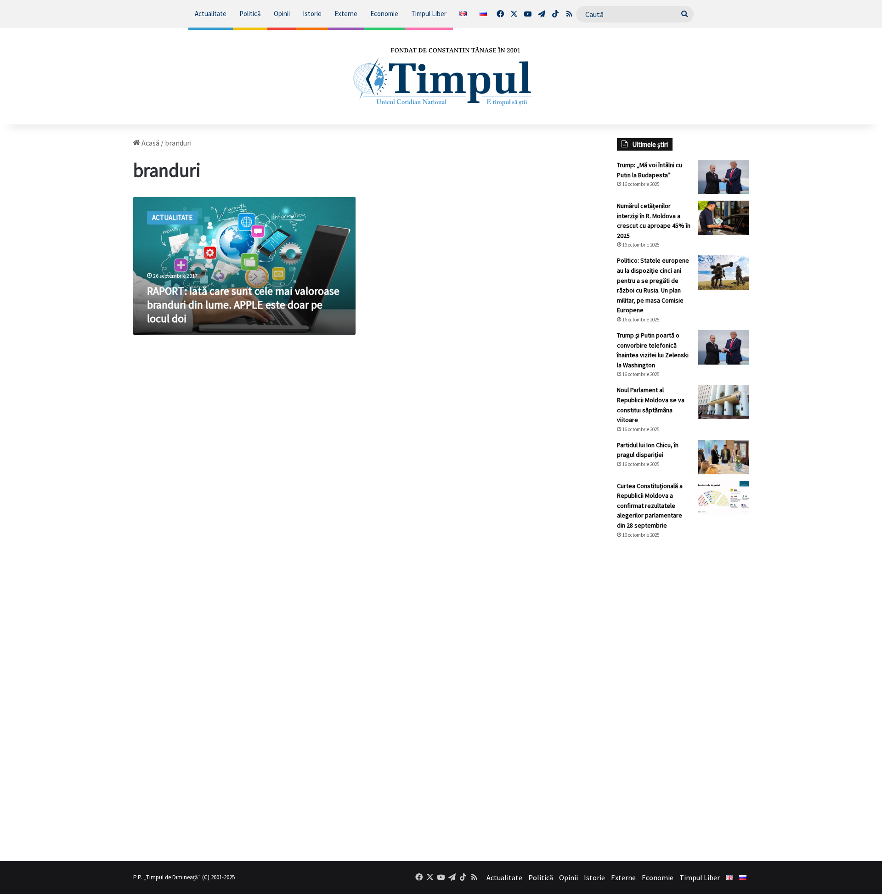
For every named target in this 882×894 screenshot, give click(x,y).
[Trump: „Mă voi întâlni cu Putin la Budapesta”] (723, 177)
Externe (345, 13)
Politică (250, 13)
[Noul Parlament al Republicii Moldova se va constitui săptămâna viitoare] (723, 402)
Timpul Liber (429, 13)
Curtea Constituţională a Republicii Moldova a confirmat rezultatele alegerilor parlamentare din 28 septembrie (650, 505)
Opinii (282, 13)
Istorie (312, 13)
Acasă (149, 142)
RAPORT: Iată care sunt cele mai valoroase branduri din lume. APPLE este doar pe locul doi (243, 305)
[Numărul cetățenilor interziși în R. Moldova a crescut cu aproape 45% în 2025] (723, 218)
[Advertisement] (683, 700)
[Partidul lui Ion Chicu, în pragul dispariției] (723, 457)
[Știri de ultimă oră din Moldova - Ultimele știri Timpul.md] (441, 76)
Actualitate (210, 13)
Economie (384, 13)
